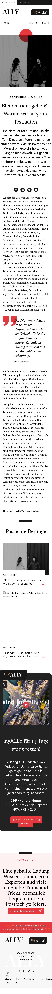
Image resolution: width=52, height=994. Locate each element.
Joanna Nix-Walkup (19, 511)
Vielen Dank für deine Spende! (30, 929)
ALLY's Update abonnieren (22, 911)
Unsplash (35, 511)
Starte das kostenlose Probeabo (27, 822)
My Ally (24, 2)
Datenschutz (30, 979)
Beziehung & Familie (26, 97)
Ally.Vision (8, 2)
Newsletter (46, 979)
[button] (6, 23)
